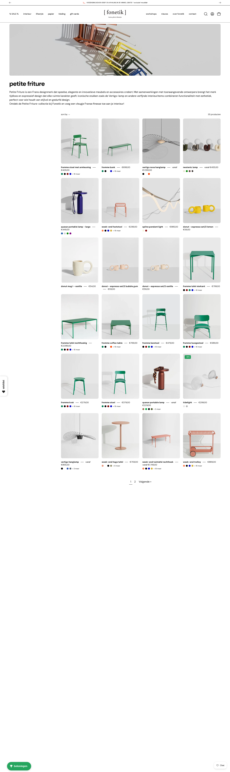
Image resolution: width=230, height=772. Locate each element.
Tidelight (187, 402)
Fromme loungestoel (193, 343)
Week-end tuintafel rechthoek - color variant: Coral (143, 469)
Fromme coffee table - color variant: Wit (108, 347)
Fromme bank (108, 167)
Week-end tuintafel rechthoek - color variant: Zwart (146, 469)
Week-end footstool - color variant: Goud (111, 231)
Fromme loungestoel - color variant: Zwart (187, 347)
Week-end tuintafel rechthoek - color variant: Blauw (149, 469)
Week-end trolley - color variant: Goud (192, 466)
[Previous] (10, 2)
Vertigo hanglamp (70, 462)
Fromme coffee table (112, 343)
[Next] (220, 2)
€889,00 (211, 462)
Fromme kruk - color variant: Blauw (70, 406)
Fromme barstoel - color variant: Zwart (143, 347)
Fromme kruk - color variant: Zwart (65, 406)
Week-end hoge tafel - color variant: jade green (111, 466)
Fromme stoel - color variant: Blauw (111, 406)
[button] (205, 14)
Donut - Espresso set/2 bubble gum (120, 286)
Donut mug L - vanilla (71, 286)
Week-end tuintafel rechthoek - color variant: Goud (152, 469)
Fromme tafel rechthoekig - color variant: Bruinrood (68, 350)
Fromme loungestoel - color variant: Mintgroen (184, 347)
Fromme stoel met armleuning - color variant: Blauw (70, 174)
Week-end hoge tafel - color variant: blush (103, 466)
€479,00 (170, 343)
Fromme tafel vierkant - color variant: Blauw (192, 290)
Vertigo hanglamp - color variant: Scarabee (70, 469)
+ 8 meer (116, 466)
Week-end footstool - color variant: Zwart (105, 231)
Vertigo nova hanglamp (154, 167)
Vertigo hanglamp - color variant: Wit (65, 469)
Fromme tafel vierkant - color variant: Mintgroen (190, 290)
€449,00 (65, 229)
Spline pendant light (152, 226)
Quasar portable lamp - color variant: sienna (143, 409)
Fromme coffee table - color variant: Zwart (105, 347)
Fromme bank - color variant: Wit (108, 171)
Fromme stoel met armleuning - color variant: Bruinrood (68, 174)
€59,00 (186, 229)
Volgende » (145, 481)
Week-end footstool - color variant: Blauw (108, 231)
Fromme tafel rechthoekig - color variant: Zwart (65, 350)
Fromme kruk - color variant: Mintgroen (62, 406)
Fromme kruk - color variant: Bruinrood (68, 406)
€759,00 (134, 462)
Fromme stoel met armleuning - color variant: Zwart (65, 174)
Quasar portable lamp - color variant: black (149, 409)
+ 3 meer (75, 469)
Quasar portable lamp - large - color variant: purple (70, 233)
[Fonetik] (115, 14)
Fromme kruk (67, 402)
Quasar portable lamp (153, 402)
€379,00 (126, 402)
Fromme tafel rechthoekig (74, 343)
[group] (115, 2)
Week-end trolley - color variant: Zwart (187, 466)
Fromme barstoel (150, 343)
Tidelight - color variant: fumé (187, 406)
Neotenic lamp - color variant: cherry (190, 171)
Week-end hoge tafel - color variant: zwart (108, 466)
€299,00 (133, 226)
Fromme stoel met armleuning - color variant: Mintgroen (62, 174)
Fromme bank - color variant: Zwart (105, 171)
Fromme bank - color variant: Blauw (111, 171)
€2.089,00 (66, 345)
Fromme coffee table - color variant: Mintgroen (103, 347)
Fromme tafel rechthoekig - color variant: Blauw (70, 350)
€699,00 (126, 167)
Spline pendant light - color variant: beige (143, 231)
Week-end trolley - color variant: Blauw (190, 466)
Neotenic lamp (190, 167)
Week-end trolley (192, 462)
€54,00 (92, 286)
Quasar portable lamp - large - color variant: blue (62, 233)
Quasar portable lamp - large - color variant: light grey (65, 233)
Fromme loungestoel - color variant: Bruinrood (190, 347)
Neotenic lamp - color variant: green (187, 171)
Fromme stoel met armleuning (76, 167)
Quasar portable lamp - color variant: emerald (146, 409)
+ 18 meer (76, 174)
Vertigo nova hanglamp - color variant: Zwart (143, 174)
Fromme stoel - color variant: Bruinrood (108, 406)
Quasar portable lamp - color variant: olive (152, 409)
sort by (64, 114)
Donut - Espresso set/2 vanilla (157, 286)
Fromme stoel (108, 402)
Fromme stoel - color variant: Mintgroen (103, 406)
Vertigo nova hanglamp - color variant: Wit (146, 174)
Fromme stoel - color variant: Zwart (105, 406)
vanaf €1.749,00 (149, 464)
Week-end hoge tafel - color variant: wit (105, 466)
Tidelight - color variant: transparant (184, 406)
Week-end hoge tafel (112, 462)
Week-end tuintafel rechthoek (157, 462)
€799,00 (216, 286)
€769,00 (133, 343)
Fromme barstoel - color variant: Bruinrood (146, 347)
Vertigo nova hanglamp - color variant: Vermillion (149, 174)
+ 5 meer (157, 409)
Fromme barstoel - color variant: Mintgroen (149, 347)
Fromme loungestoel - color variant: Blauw (192, 347)
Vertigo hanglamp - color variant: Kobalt (68, 469)
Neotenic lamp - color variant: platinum (192, 171)
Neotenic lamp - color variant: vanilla (184, 171)
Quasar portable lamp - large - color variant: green (68, 233)
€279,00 (84, 402)
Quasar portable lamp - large (75, 226)
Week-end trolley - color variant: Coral (184, 466)
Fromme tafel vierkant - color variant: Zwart (184, 290)
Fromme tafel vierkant (194, 286)
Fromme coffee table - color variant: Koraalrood (111, 347)
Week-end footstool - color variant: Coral (103, 231)
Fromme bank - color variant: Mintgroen (103, 171)
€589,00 (214, 343)
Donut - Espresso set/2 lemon (198, 226)
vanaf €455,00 (211, 167)
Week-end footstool (112, 226)
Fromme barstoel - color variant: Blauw (152, 347)
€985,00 (174, 226)
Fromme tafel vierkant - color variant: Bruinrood (187, 290)
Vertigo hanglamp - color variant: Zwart (62, 469)
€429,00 (65, 170)
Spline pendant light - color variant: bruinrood (146, 231)
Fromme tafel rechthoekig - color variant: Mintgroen (62, 350)
